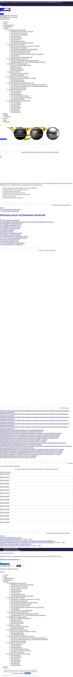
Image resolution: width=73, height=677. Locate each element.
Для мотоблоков (15, 646)
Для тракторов (15, 658)
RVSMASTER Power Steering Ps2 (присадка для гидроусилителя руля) (21, 431)
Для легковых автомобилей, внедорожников (24, 602)
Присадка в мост (16, 620)
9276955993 (3, 15)
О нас (5, 576)
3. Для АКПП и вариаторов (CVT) (17, 612)
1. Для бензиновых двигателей (16, 583)
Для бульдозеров (16, 665)
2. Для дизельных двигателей (16, 597)
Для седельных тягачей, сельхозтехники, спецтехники (27, 607)
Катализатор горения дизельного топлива (23, 631)
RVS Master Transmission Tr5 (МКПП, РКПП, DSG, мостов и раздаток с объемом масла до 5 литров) (30, 454)
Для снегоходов (15, 592)
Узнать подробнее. (19, 673)
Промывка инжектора (17, 628)
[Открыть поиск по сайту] (0, 5)
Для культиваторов (16, 647)
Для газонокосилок (16, 644)
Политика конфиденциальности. (10, 559)
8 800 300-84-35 (4, 17)
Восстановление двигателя (19, 586)
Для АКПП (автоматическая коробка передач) (25, 613)
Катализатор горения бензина (20, 626)
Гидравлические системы (18, 641)
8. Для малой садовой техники (16, 642)
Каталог (6, 581)
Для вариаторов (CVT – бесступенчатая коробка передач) (28, 615)
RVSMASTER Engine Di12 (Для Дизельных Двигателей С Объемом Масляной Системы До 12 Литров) (31, 451)
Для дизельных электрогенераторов (21, 610)
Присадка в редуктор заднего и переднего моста (14, 545)
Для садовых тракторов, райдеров (21, 650)
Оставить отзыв (5, 19)
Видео (5, 666)
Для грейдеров (15, 663)
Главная (6, 575)
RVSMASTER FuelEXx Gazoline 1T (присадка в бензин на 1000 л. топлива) (23, 441)
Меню (2, 14)
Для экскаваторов (16, 657)
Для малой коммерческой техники (21, 604)
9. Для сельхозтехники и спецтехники (18, 654)
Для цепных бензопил (17, 652)
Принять (27, 673)
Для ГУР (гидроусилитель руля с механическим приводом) (28, 637)
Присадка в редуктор (17, 623)
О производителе (9, 578)
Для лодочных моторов (18, 594)
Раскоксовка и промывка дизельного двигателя (25, 599)
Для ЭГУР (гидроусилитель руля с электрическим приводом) (29, 639)
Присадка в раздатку (17, 621)
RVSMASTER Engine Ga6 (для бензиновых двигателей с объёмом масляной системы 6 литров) (29, 438)
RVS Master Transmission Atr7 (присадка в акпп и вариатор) (18, 457)
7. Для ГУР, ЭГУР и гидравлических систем (20, 636)
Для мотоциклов (16, 589)
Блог (30, 539)
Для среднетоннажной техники (20, 605)
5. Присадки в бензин (13, 625)
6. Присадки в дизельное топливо (17, 629)
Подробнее (3, 139)
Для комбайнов (15, 662)
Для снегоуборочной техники (20, 649)
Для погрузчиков (16, 660)
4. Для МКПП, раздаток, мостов (17, 617)
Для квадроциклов (16, 591)
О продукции (8, 580)
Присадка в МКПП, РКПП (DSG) (21, 618)
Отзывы (6, 668)
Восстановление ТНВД (18, 634)
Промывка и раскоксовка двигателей (22, 584)
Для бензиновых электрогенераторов (22, 596)
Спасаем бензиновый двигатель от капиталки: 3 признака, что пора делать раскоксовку (26, 542)
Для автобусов (15, 609)
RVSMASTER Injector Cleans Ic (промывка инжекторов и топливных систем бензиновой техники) (30, 435)
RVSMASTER (36, 9)
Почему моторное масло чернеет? (10, 539)
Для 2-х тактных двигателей (19, 588)
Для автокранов (15, 655)
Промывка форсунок (17, 633)
